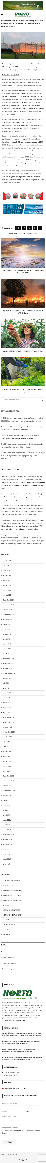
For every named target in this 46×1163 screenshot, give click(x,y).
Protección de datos (10, 1128)
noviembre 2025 (8, 605)
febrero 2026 (7, 590)
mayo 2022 (7, 810)
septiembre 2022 (9, 791)
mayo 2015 (7, 859)
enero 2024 (7, 712)
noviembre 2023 (8, 722)
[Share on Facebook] (24, 228)
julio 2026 (6, 566)
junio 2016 (6, 854)
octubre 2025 (7, 610)
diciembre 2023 (8, 717)
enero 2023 (7, 771)
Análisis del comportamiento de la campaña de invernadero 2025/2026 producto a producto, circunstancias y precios (22, 1034)
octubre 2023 (7, 727)
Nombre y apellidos (10, 1103)
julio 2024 (6, 683)
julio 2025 (6, 624)
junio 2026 (6, 570)
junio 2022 (6, 805)
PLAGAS (6, 930)
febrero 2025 (7, 649)
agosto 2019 (7, 844)
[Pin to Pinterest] (35, 228)
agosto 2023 (7, 737)
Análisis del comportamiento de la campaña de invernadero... (23, 272)
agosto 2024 (7, 678)
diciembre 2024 (8, 659)
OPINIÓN (6, 920)
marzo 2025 (7, 644)
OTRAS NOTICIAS (9, 925)
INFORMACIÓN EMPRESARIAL (14, 890)
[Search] (44, 15)
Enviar (9, 1142)
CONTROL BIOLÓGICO (11, 881)
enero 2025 (7, 654)
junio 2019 (6, 849)
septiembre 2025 (9, 615)
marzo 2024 (7, 702)
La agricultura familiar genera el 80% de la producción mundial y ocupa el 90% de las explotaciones (20, 1050)
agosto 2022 (7, 795)
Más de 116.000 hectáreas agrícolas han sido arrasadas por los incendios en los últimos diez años (22, 1042)
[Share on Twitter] (29, 228)
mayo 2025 (7, 634)
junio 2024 (6, 688)
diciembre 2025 (8, 600)
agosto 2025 (7, 619)
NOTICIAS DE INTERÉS (11, 910)
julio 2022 (6, 800)
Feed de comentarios (8, 963)
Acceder (4, 952)
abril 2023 (6, 756)
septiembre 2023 (9, 732)
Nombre (4, 1111)
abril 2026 (6, 580)
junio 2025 (6, 629)
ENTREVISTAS (8, 886)
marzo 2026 (7, 585)
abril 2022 (6, 815)
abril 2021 (6, 825)
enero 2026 (7, 595)
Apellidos (27, 1111)
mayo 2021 (7, 820)
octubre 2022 (7, 786)
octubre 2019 (7, 839)
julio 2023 (6, 742)
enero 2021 (7, 830)
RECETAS (6, 934)
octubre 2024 (7, 668)
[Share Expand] (40, 228)
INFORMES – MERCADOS (12, 900)
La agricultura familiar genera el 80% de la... (23, 351)
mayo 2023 (7, 751)
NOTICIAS (6, 905)
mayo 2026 (7, 575)
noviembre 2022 (8, 781)
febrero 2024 (7, 707)
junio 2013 (6, 864)
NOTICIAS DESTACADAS (12, 915)
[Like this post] (18, 228)
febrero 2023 (7, 766)
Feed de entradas (7, 957)
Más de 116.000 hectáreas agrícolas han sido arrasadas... (23, 312)
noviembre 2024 (8, 663)
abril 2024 (6, 698)
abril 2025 (6, 639)
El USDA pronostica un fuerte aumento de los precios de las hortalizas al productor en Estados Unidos (22, 1058)
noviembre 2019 (8, 834)
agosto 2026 (7, 561)
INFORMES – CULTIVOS (12, 895)
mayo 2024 (7, 693)
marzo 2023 (7, 761)
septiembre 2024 (9, 673)
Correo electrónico (10, 1116)
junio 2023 (6, 747)
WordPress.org (6, 969)
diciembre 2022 (8, 776)
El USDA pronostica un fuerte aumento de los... (23, 389)
